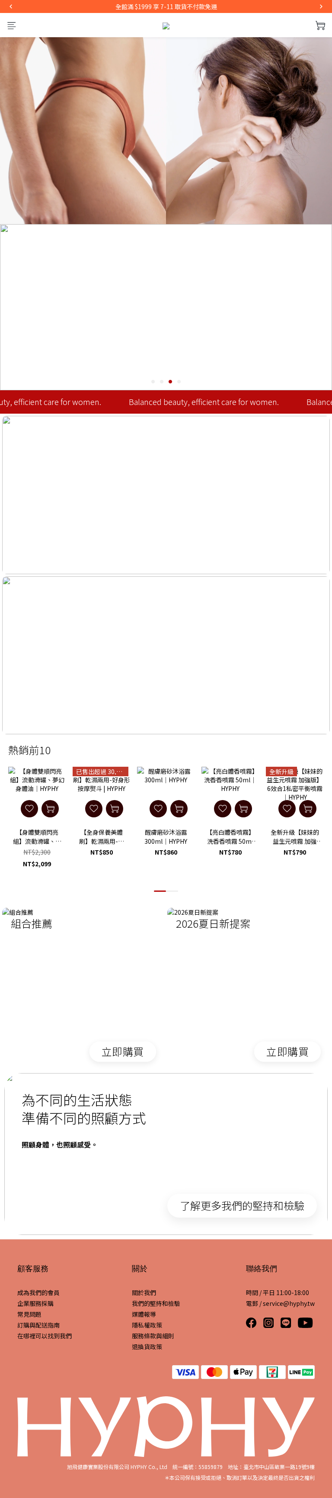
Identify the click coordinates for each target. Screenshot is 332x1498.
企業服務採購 (35, 1303)
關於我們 (144, 1292)
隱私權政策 (147, 1325)
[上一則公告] (11, 6)
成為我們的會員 (38, 1292)
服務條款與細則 (153, 1335)
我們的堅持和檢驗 (156, 1303)
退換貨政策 (147, 1346)
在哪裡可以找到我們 (44, 1335)
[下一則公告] (321, 6)
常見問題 (29, 1314)
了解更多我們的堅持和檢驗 (242, 1205)
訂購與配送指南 (38, 1325)
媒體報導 (144, 1314)
